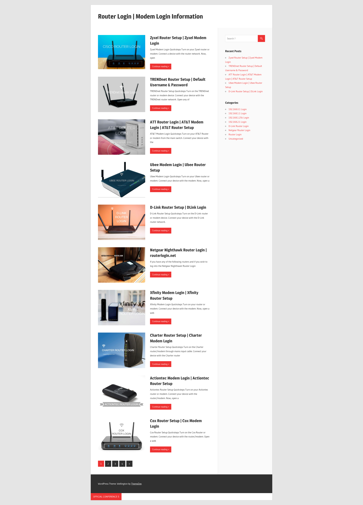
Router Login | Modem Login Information (150, 16)
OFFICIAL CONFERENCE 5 (106, 496)
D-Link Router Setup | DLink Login (178, 207)
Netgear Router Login (239, 130)
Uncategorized (236, 138)
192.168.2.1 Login (237, 121)
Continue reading (159, 66)
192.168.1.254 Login (239, 117)
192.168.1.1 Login (237, 113)
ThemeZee (136, 483)
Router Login (235, 134)
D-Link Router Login (239, 126)
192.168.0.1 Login (238, 109)
